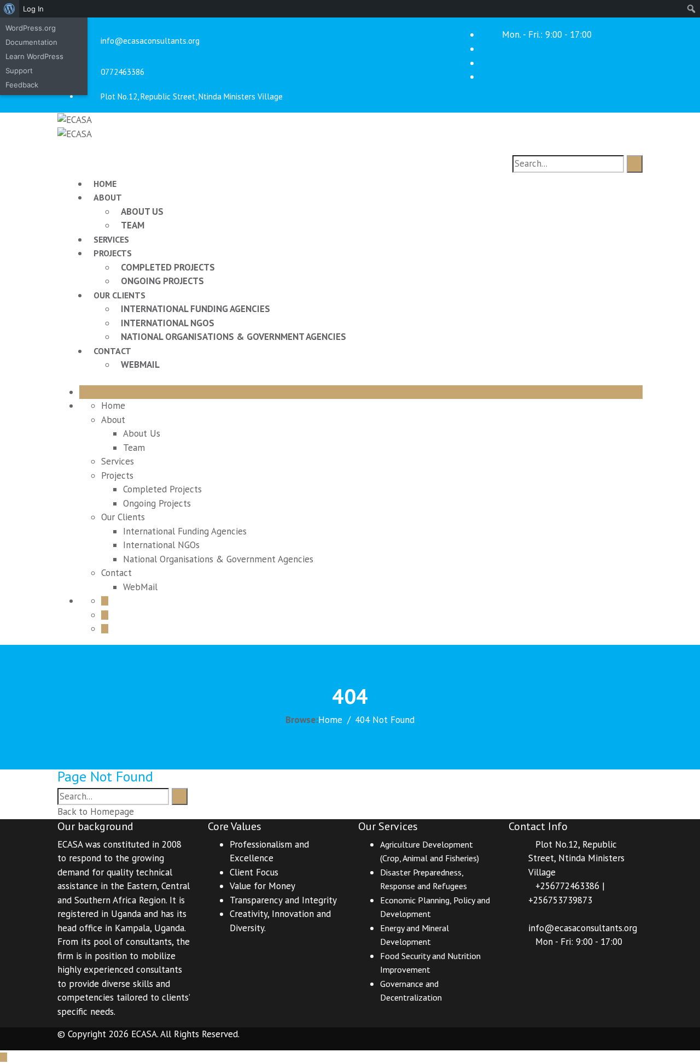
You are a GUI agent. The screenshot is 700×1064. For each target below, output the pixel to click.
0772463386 (122, 72)
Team (132, 225)
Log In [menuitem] (33, 8)
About (108, 197)
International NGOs (167, 323)
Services (111, 239)
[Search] (635, 164)
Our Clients (119, 295)
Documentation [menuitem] (31, 42)
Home (105, 183)
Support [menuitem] (19, 70)
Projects (113, 253)
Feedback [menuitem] (21, 84)
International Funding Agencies (195, 309)
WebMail (140, 364)
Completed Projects (168, 267)
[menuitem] (9, 8)
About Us (142, 211)
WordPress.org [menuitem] (30, 27)
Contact (112, 350)
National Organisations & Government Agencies (233, 337)
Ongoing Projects (162, 281)
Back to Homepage (95, 812)
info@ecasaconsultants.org (150, 41)
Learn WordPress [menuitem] (34, 56)
